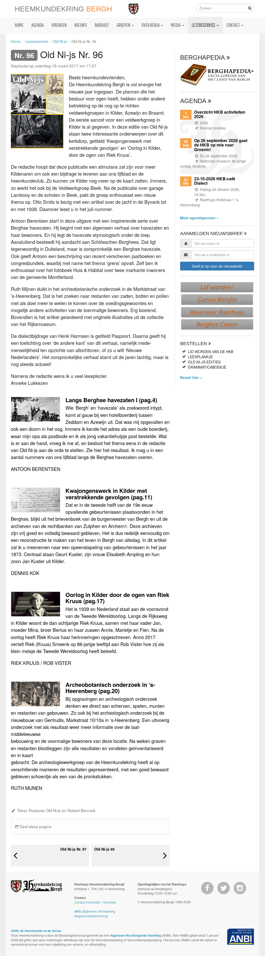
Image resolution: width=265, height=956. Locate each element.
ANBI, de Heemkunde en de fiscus (36, 930)
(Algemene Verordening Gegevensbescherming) (94, 913)
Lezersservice (36, 41)
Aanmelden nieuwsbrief (212, 233)
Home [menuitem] (19, 25)
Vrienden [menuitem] (59, 25)
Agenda (194, 100)
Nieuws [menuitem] (81, 25)
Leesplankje (200, 356)
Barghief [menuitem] (102, 25)
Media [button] (176, 25)
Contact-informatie (87, 902)
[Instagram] (240, 888)
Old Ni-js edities (204, 361)
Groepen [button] (124, 25)
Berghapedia (203, 57)
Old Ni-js (60, 41)
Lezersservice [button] (204, 25)
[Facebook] (207, 888)
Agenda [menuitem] (37, 25)
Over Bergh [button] (151, 25)
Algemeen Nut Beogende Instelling (135, 935)
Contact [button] (233, 25)
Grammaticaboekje (207, 367)
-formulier (109, 902)
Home (16, 41)
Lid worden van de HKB (210, 351)
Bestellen (194, 343)
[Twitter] (223, 888)
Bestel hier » (191, 377)
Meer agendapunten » (199, 217)
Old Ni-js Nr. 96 (83, 41)
